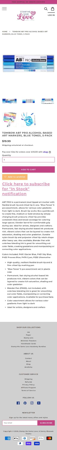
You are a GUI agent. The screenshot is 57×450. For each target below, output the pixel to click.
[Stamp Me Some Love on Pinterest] (25, 404)
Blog (28, 364)
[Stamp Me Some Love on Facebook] (18, 404)
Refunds (28, 382)
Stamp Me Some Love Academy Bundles (28, 346)
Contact (28, 358)
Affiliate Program (28, 388)
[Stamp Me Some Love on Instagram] (32, 404)
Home (4, 32)
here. (51, 297)
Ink (28, 332)
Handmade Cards (28, 344)
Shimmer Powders (28, 341)
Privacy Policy (28, 385)
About (28, 361)
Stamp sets (28, 338)
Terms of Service (28, 390)
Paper (28, 335)
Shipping (6, 145)
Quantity (6, 155)
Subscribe (46, 423)
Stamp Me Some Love (28, 431)
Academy (29, 367)
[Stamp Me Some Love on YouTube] (39, 404)
